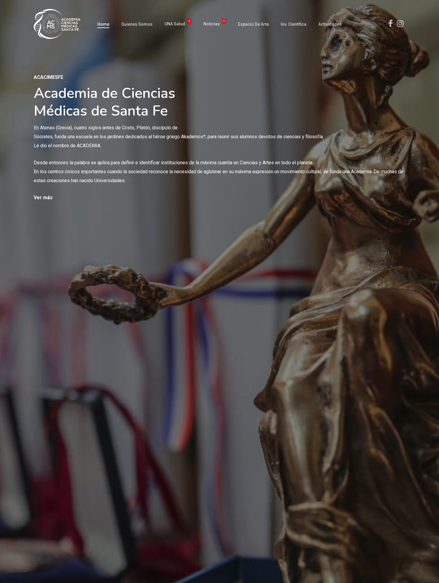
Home (103, 24)
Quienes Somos (137, 24)
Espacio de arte (253, 24)
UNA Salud (177, 24)
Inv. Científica (293, 24)
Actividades (330, 24)
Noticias (214, 24)
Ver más (43, 197)
